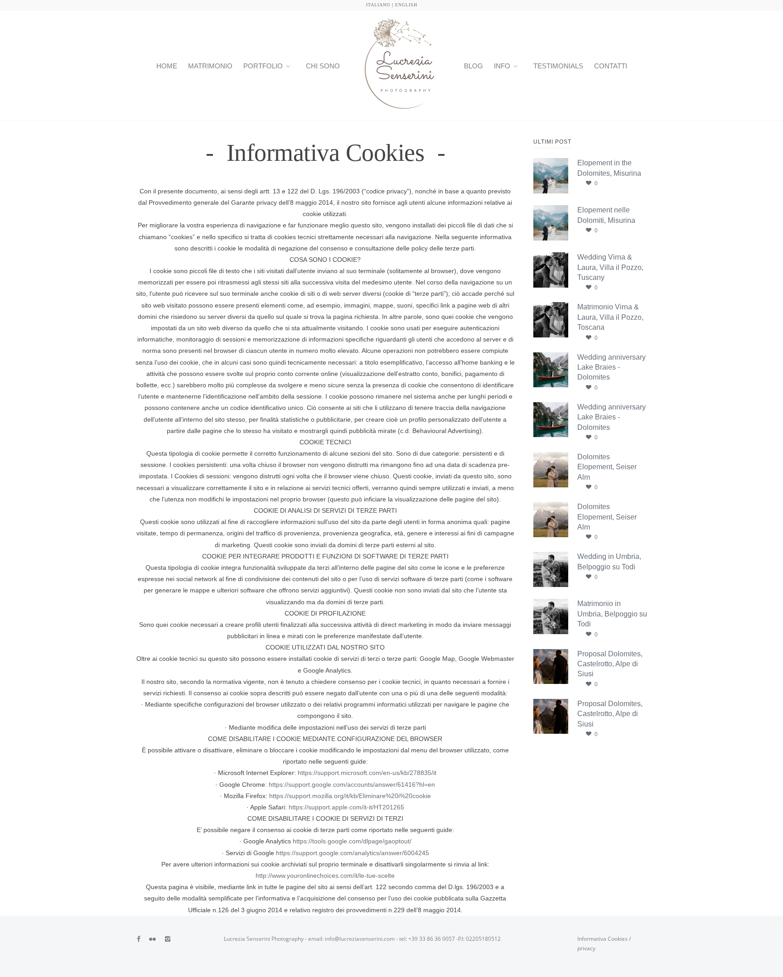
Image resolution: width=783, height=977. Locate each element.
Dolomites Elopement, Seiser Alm (607, 467)
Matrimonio (210, 66)
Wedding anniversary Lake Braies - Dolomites (611, 367)
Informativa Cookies (602, 939)
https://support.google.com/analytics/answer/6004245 (352, 853)
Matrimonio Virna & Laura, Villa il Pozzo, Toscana (610, 317)
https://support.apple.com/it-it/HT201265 (346, 807)
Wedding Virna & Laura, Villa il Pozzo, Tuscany (610, 267)
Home (166, 66)
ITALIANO (378, 4)
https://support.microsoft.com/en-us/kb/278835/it (367, 772)
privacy (586, 948)
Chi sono (323, 66)
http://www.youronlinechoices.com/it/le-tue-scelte (325, 875)
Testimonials (558, 66)
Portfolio (263, 66)
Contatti (610, 66)
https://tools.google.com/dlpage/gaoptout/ (351, 841)
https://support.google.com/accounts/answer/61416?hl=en (352, 784)
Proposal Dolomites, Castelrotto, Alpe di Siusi (610, 664)
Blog (473, 66)
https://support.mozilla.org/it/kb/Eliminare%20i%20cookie (350, 795)
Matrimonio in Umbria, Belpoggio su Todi (612, 614)
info (502, 66)
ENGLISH (406, 4)
